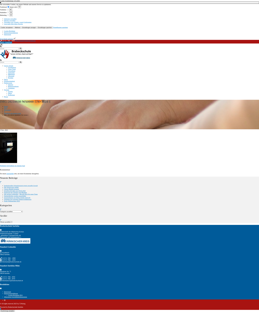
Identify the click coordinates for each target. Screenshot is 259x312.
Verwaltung (11, 71)
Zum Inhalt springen (6, 39)
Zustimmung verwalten (7, 311)
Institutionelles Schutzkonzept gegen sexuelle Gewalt (21, 185)
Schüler (10, 91)
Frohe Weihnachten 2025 (12, 201)
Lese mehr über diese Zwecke (13, 24)
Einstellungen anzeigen (29, 27)
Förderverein (8, 83)
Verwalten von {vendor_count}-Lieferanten (17, 22)
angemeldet (10, 174)
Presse (6, 97)
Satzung (10, 84)
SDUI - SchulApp (6, 42)
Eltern (6, 79)
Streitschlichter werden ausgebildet (15, 196)
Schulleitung (12, 67)
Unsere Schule (8, 66)
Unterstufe (11, 72)
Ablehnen (17, 27)
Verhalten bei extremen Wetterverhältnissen (17, 199)
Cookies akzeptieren (7, 27)
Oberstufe (11, 76)
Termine (6, 90)
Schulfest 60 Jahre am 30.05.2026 (15, 191)
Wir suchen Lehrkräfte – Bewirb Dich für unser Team (21, 194)
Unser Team (12, 69)
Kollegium (11, 95)
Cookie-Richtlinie (9, 31)
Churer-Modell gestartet (11, 189)
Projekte (10, 78)
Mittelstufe (11, 74)
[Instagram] (4, 300)
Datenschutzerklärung (11, 33)
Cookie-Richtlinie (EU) (15, 295)
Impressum (7, 34)
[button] (129, 3)
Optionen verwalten (10, 19)
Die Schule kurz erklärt (11, 187)
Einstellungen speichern (45, 27)
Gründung (11, 88)
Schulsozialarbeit (9, 81)
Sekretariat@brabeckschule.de (26, 41)
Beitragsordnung (13, 86)
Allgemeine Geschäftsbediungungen (15, 297)
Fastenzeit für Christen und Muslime (15, 192)
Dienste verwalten (9, 20)
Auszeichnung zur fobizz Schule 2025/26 (17, 197)
